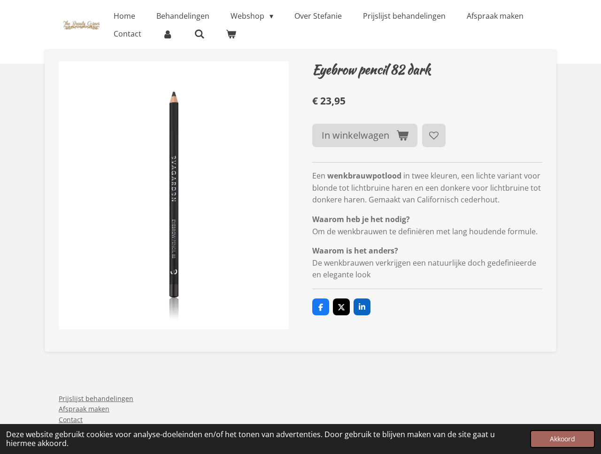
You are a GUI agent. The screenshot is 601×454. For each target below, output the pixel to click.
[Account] (167, 34)
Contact (71, 419)
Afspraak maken (84, 408)
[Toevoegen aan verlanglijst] (434, 135)
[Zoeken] (199, 34)
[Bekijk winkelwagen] (231, 34)
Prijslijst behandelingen (96, 398)
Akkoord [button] (562, 438)
